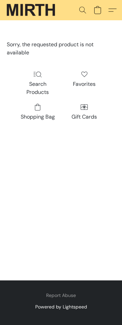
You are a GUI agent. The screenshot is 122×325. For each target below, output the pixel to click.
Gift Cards (84, 116)
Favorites (84, 84)
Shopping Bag (38, 116)
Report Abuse (61, 295)
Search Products (37, 88)
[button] (32, 10)
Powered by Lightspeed (61, 307)
